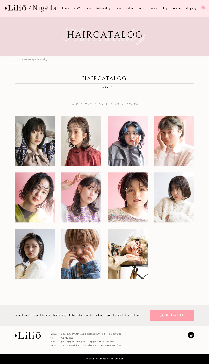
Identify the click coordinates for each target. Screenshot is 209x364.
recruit (142, 8)
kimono (46, 315)
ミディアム (132, 104)
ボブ (117, 104)
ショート (103, 104)
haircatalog (103, 8)
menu (88, 8)
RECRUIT (175, 315)
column (176, 8)
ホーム (18, 59)
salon (129, 8)
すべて (74, 104)
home (65, 8)
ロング (88, 104)
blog (164, 8)
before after (76, 315)
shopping (191, 8)
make (118, 8)
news (154, 8)
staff (77, 8)
